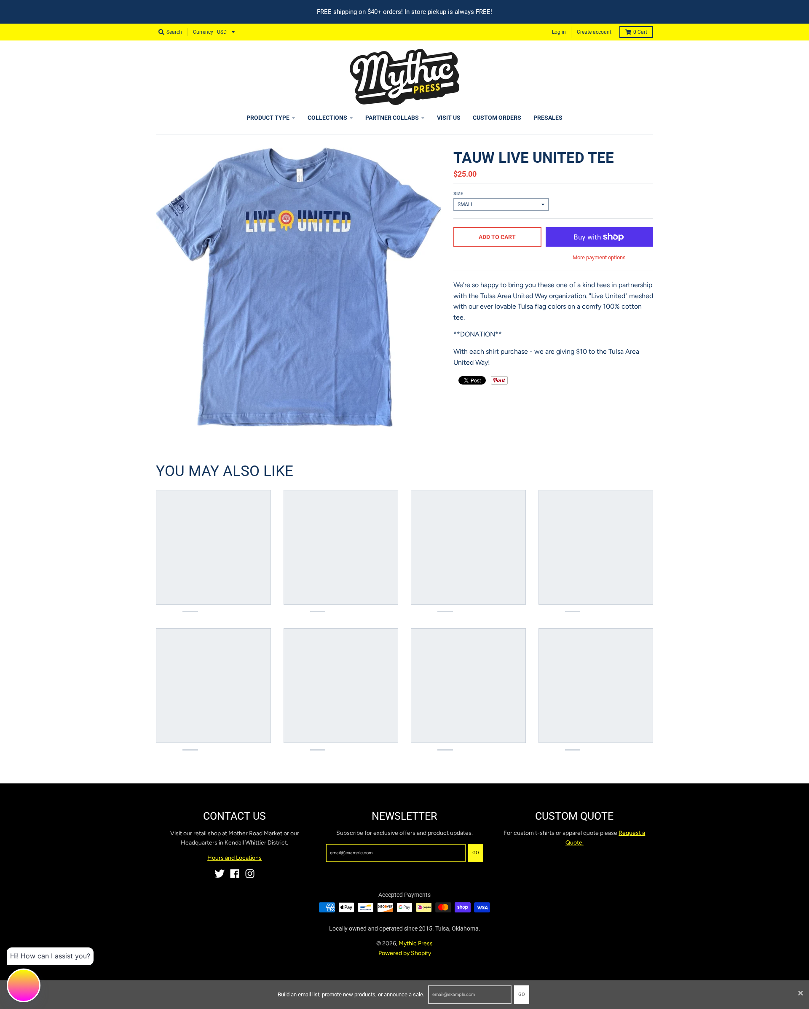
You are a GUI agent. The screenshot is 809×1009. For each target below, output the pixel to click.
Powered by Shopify (404, 953)
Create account (594, 32)
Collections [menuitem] (327, 117)
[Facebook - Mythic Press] (235, 874)
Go (521, 994)
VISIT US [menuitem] (449, 117)
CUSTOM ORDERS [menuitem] (497, 117)
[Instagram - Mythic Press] (250, 874)
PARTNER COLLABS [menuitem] (392, 117)
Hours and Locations (234, 857)
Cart (640, 32)
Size (458, 193)
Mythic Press (416, 943)
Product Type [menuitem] (267, 117)
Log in (559, 32)
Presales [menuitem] (548, 117)
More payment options (599, 257)
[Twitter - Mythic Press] (219, 874)
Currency (203, 32)
